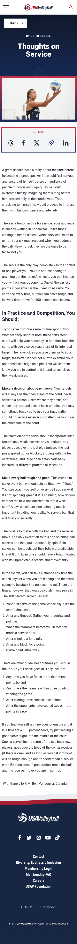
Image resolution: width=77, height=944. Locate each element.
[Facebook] (19, 837)
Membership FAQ (38, 874)
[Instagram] (38, 837)
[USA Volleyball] (38, 7)
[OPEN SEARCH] (71, 7)
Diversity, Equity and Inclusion (38, 862)
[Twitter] (29, 837)
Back (14, 23)
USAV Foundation (39, 886)
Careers (38, 880)
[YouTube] (48, 837)
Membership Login (39, 868)
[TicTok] (57, 837)
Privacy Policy (46, 906)
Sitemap (26, 906)
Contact (38, 856)
